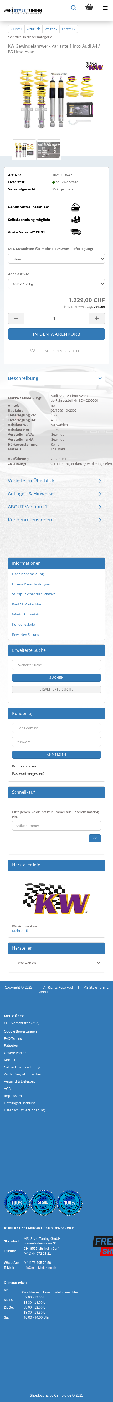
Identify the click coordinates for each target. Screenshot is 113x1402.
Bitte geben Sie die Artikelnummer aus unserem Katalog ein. (55, 814)
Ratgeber (11, 1045)
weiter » (51, 28)
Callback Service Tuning (22, 1067)
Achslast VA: (18, 274)
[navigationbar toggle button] (105, 8)
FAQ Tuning (13, 1038)
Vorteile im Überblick (31, 480)
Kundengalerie (23, 624)
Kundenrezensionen (30, 520)
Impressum (13, 1095)
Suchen (56, 677)
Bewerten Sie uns (25, 634)
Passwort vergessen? (28, 773)
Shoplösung (39, 1395)
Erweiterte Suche (57, 689)
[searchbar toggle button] (73, 8)
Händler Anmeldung (28, 573)
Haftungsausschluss (19, 1103)
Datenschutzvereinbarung (24, 1110)
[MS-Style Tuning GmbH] (21, 10)
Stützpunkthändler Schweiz (33, 594)
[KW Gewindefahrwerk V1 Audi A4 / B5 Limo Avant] (56, 98)
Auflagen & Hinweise (31, 493)
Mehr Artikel (21, 930)
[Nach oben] (14, 1394)
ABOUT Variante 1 (27, 506)
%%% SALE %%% (25, 614)
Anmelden (56, 754)
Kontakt (10, 1059)
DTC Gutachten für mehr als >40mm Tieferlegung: (50, 248)
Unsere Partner (16, 1052)
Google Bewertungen (20, 1031)
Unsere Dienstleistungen (31, 584)
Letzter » (68, 28)
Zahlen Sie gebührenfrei (22, 1074)
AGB (7, 1088)
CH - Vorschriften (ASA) (21, 1022)
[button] (16, 318)
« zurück (33, 28)
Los (94, 838)
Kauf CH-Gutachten (27, 604)
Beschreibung (23, 378)
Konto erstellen (24, 766)
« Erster (16, 28)
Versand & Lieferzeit (19, 1081)
